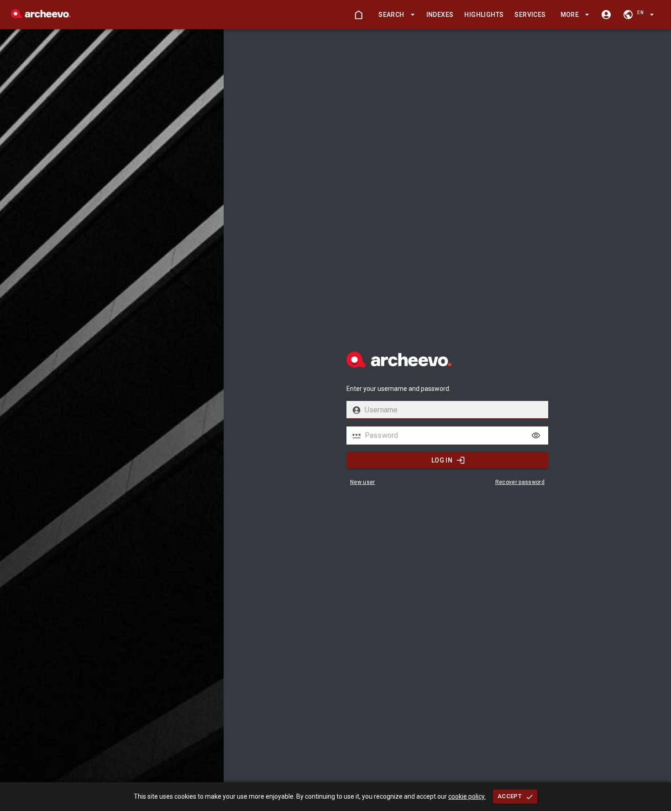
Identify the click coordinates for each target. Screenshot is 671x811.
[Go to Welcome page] (358, 14)
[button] (395, 14)
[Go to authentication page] (606, 14)
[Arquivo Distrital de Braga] (41, 15)
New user (362, 482)
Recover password (520, 482)
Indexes (440, 14)
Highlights (483, 14)
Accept (510, 796)
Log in (441, 460)
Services (529, 14)
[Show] (536, 435)
